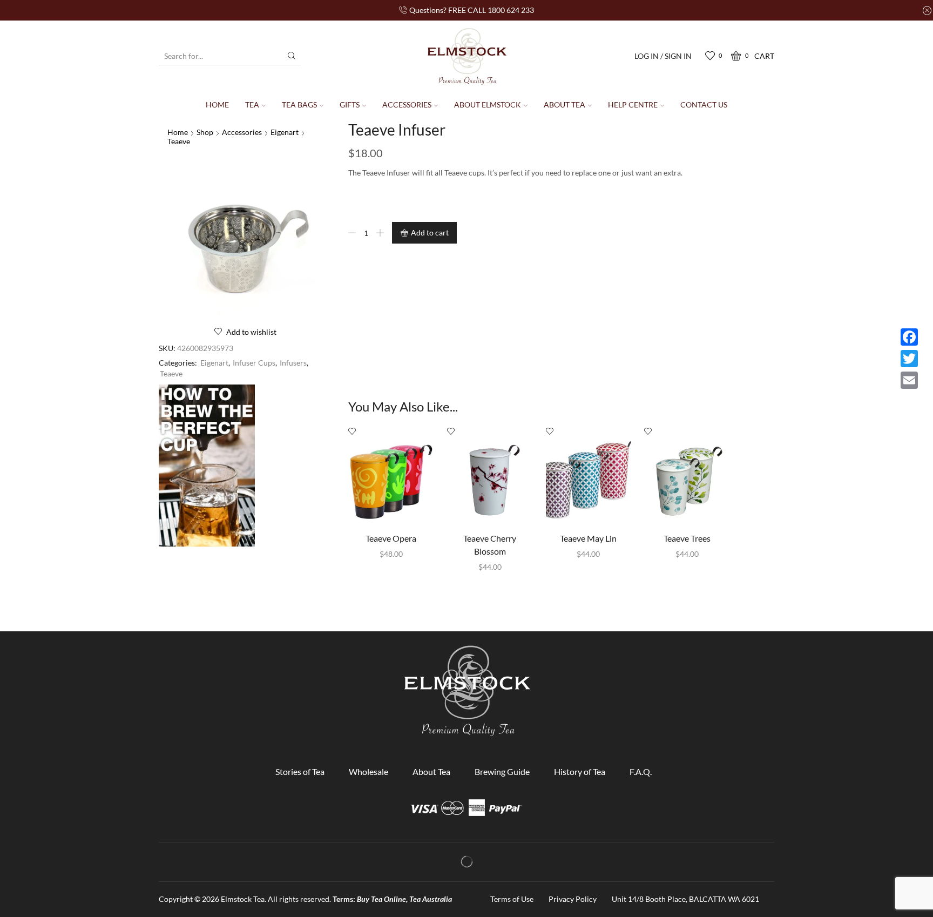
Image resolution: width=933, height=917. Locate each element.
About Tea (564, 104)
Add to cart (430, 232)
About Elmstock (487, 104)
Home (217, 104)
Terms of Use (511, 898)
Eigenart (285, 132)
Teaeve (178, 141)
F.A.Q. (641, 771)
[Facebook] (909, 337)
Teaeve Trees (687, 538)
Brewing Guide (502, 771)
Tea (252, 104)
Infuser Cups (254, 362)
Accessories (406, 104)
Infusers (293, 362)
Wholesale (368, 771)
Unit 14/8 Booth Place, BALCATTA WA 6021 (685, 898)
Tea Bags (299, 104)
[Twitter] (909, 358)
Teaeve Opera (391, 538)
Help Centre (633, 104)
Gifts (350, 104)
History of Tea (579, 771)
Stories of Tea (299, 771)
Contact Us (703, 104)
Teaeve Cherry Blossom (489, 544)
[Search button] (291, 55)
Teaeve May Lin (588, 538)
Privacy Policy (573, 898)
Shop (205, 132)
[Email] (909, 380)
